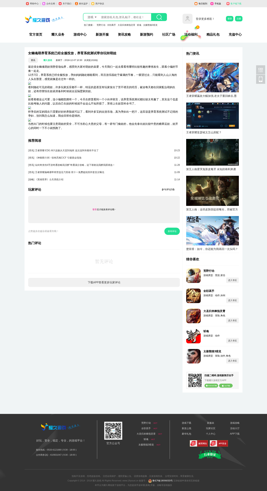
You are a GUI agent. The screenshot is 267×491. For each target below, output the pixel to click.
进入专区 (232, 280)
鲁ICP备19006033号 (162, 480)
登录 (230, 18)
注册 (239, 18)
